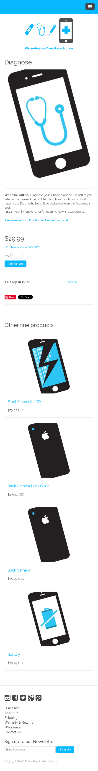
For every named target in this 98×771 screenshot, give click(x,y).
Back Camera (19, 570)
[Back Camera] (49, 534)
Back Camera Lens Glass (28, 486)
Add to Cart (15, 264)
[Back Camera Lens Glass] (49, 450)
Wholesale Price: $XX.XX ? (22, 247)
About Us (11, 713)
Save (12, 297)
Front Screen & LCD (24, 402)
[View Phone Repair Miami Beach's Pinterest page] (38, 697)
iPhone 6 (71, 282)
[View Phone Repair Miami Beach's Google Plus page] (31, 697)
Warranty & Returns (19, 722)
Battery (14, 654)
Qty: (7, 256)
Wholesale (13, 727)
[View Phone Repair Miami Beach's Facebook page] (15, 697)
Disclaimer (12, 708)
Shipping (11, 718)
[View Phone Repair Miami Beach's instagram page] (7, 697)
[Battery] (49, 619)
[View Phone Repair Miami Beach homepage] (49, 35)
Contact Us (13, 732)
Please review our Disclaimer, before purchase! (36, 220)
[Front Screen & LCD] (49, 366)
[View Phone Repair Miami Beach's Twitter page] (23, 697)
